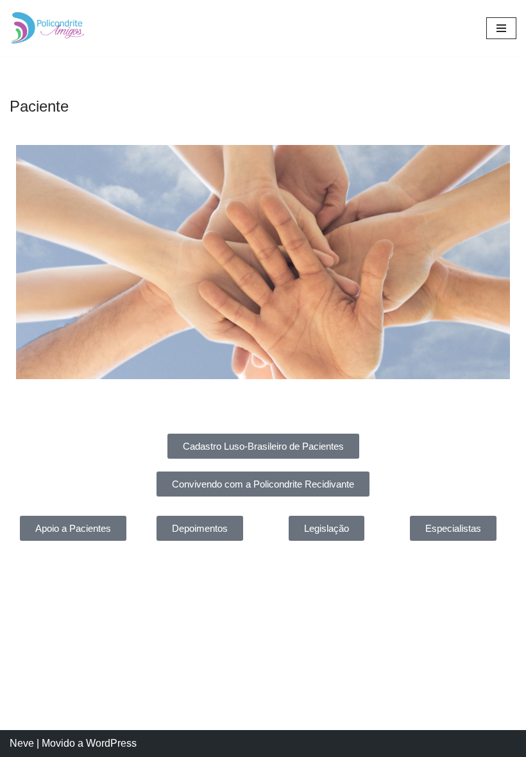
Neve (22, 743)
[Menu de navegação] (501, 28)
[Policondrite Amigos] (48, 28)
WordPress (111, 743)
